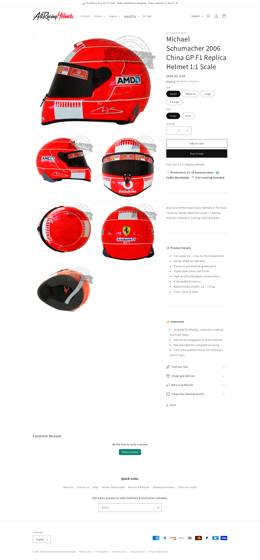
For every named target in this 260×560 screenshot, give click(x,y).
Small (173, 93)
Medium (190, 93)
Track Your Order (187, 487)
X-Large (174, 101)
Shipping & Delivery (164, 487)
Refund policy (85, 551)
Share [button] (173, 405)
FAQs (95, 487)
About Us (68, 487)
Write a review (130, 452)
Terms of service (119, 551)
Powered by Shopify (67, 552)
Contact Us (83, 487)
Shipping (170, 81)
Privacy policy (102, 551)
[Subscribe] (158, 507)
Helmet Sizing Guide (113, 487)
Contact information (158, 551)
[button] (99, 16)
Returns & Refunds (138, 487)
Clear (173, 115)
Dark (188, 115)
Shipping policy (137, 551)
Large (207, 93)
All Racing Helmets (48, 552)
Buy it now (197, 153)
